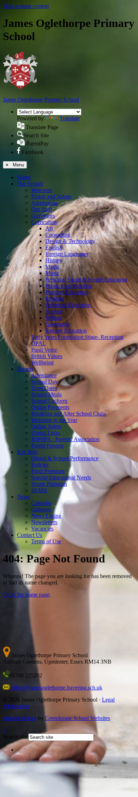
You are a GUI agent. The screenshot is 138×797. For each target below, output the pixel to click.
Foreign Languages (66, 254)
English (53, 247)
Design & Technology (70, 241)
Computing (57, 235)
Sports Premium (49, 484)
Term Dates (44, 388)
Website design (19, 718)
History (53, 260)
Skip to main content (26, 6)
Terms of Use (46, 541)
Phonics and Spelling (68, 286)
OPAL (38, 343)
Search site (15, 737)
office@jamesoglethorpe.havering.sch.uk (56, 688)
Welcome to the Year (54, 420)
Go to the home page (26, 595)
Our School (30, 184)
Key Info (27, 452)
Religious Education (68, 305)
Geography (57, 324)
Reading (54, 299)
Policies (39, 465)
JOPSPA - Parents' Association (65, 439)
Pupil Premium (47, 471)
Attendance (44, 375)
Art (49, 228)
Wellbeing (42, 362)
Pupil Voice (44, 350)
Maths (52, 267)
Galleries (41, 509)
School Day (44, 382)
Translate (69, 118)
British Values (46, 356)
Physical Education (66, 292)
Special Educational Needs (61, 477)
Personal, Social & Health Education (86, 279)
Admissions (44, 203)
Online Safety (46, 426)
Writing (53, 318)
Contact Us (29, 535)
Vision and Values (51, 196)
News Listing (46, 516)
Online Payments (50, 407)
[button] (20, 125)
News (23, 497)
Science (54, 311)
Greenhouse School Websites (77, 718)
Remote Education (66, 331)
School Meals (46, 394)
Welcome (41, 190)
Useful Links (45, 433)
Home (24, 177)
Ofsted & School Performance (64, 458)
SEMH (39, 490)
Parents (25, 369)
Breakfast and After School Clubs (68, 414)
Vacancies (42, 529)
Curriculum (44, 222)
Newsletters (44, 522)
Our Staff (41, 209)
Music (52, 273)
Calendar (41, 503)
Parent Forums (47, 446)
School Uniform (49, 401)
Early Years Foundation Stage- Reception (77, 337)
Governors (43, 216)
